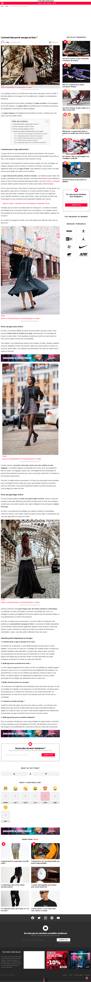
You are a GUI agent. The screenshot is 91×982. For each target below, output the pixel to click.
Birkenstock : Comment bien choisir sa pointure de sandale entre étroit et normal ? (75, 133)
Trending (65, 65)
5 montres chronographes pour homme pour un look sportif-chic (43, 886)
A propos (65, 975)
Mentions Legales (78, 975)
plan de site (87, 975)
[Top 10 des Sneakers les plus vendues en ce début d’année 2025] (76, 98)
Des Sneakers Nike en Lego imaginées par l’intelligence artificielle (75, 157)
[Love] (69, 65)
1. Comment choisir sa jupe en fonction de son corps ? (32, 133)
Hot (3, 844)
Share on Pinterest (6, 87)
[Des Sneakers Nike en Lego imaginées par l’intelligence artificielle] (76, 146)
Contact (71, 975)
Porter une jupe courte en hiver (23, 126)
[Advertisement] (45, 20)
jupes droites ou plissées (51, 181)
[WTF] (69, 163)
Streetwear (48, 3)
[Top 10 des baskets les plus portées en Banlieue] (76, 170)
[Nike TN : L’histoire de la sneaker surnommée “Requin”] (76, 73)
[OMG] (69, 91)
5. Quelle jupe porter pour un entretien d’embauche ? (31, 142)
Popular (65, 91)
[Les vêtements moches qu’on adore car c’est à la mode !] (15, 899)
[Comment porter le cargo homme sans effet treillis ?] (15, 851)
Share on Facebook (16, 87)
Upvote (14, 774)
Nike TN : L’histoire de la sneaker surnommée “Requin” (73, 85)
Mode (44, 3)
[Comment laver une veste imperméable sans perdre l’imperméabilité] (45, 851)
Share (2, 85)
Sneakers (40, 3)
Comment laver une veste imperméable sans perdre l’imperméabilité (45, 862)
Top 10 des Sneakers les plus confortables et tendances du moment (75, 59)
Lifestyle (54, 3)
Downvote (46, 774)
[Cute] (69, 42)
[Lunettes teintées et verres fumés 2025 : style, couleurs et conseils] (45, 899)
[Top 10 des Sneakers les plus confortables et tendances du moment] (76, 49)
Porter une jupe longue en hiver (23, 129)
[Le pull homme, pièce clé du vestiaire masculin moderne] (15, 875)
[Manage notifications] (86, 978)
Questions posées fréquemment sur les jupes (28, 131)
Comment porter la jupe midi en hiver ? (26, 124)
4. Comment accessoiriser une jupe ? (27, 140)
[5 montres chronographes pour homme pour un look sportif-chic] (45, 875)
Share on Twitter (27, 87)
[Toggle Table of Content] (46, 121)
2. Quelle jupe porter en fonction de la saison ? (29, 136)
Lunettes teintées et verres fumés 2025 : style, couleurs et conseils (43, 909)
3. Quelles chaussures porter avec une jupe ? (29, 138)
